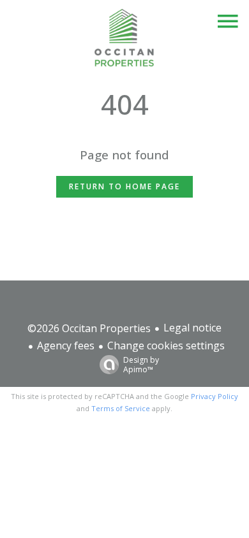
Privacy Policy (214, 396)
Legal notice (192, 328)
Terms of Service (120, 408)
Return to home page (124, 186)
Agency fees (65, 345)
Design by (141, 364)
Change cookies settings (166, 345)
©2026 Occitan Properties (89, 328)
